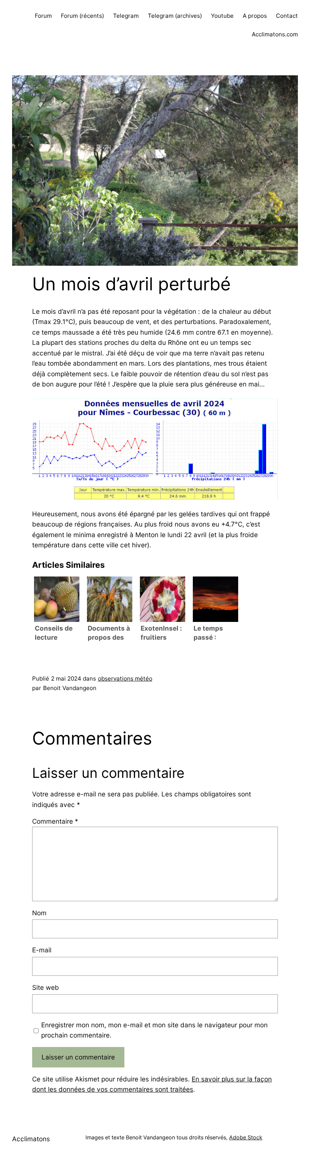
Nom (39, 913)
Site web (45, 987)
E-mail (41, 950)
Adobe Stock (245, 1137)
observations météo (125, 678)
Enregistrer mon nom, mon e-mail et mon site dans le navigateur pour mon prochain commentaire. (154, 1030)
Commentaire (55, 821)
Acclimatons (31, 1139)
